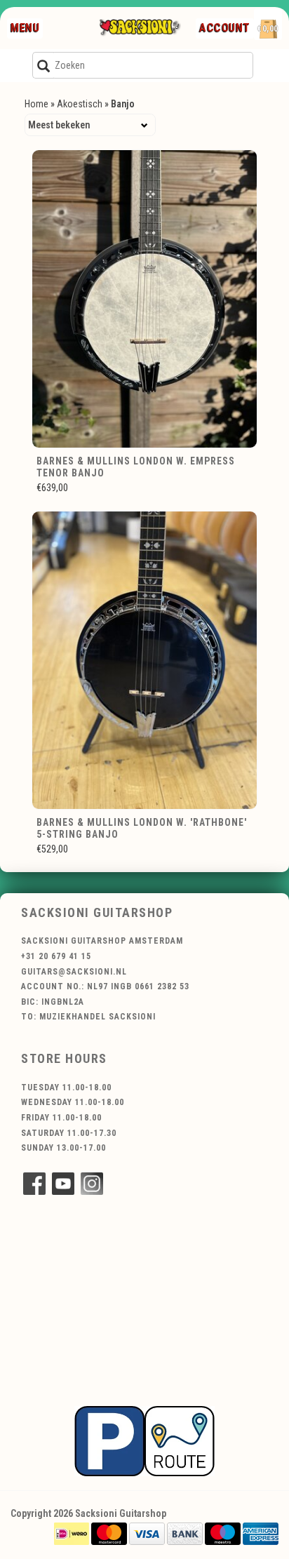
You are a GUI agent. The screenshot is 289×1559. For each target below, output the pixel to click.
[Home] (139, 28)
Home (36, 103)
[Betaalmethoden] (71, 1533)
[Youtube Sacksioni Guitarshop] (63, 1183)
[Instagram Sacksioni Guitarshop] (92, 1183)
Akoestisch (79, 103)
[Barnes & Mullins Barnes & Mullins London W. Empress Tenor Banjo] (144, 299)
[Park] (144, 1440)
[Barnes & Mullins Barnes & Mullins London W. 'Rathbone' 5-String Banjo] (144, 660)
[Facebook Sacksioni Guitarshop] (34, 1183)
